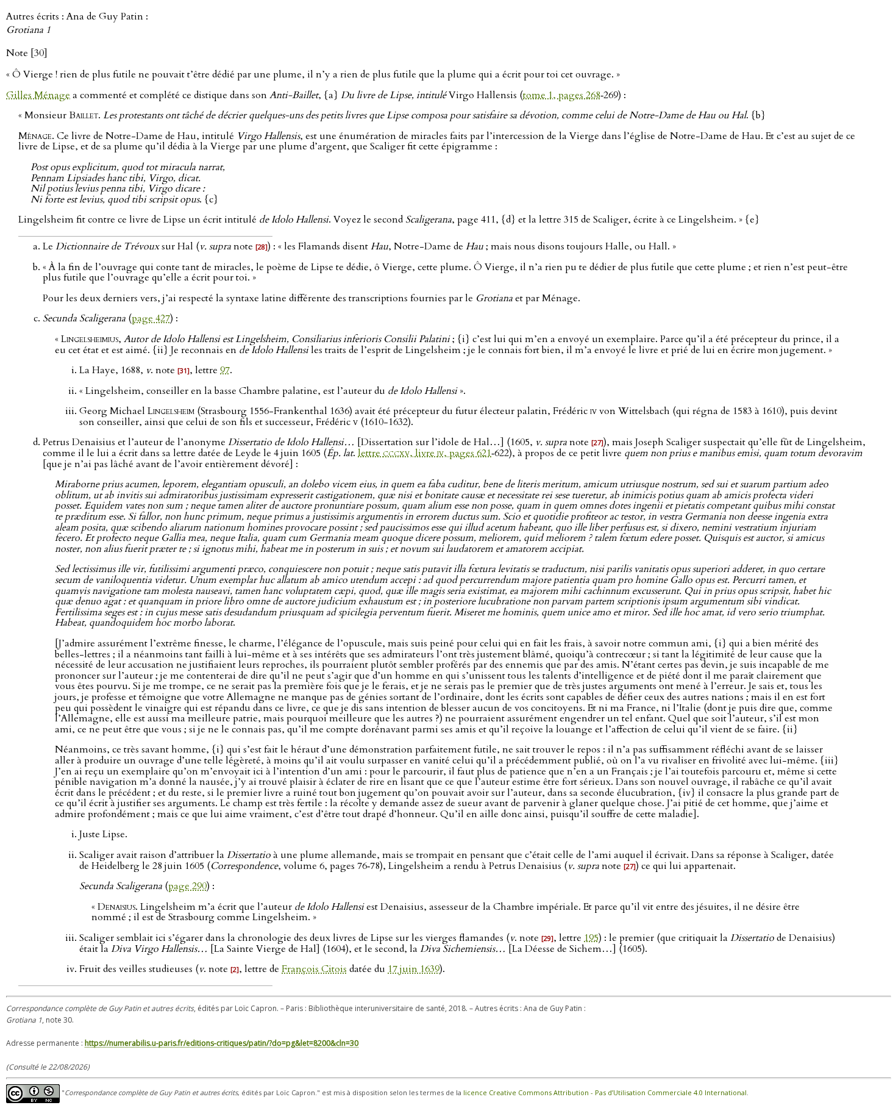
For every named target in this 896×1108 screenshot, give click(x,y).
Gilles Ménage (38, 95)
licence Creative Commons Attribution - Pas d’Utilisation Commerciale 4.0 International (605, 1092)
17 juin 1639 (413, 969)
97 (225, 370)
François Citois (314, 969)
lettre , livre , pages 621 (424, 453)
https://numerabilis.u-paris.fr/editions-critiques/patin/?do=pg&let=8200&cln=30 (221, 1043)
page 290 (187, 886)
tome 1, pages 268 (561, 95)
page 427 (151, 318)
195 (591, 938)
